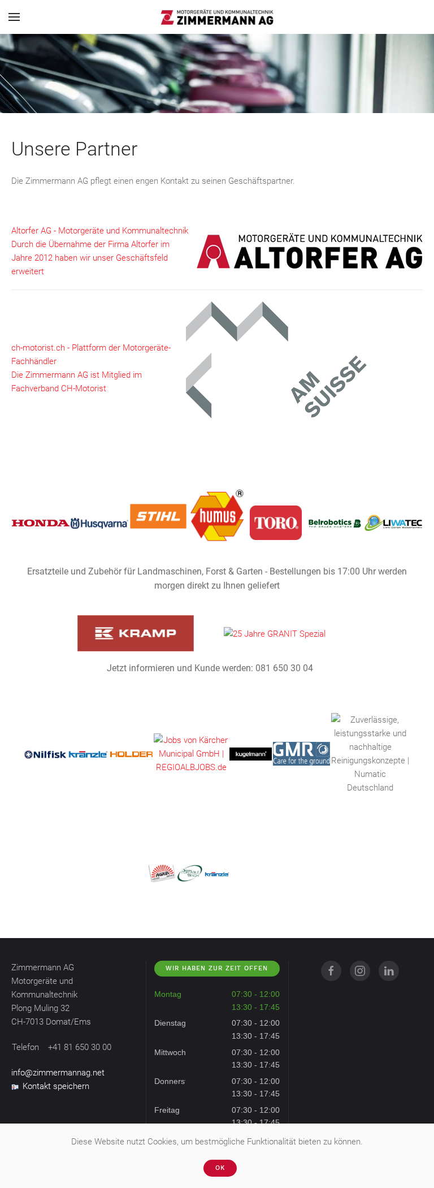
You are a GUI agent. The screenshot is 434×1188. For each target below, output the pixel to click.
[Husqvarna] (99, 523)
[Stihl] (158, 516)
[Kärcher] (191, 753)
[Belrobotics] (334, 522)
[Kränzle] (88, 754)
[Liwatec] (393, 522)
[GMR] (301, 753)
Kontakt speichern (56, 1086)
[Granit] (275, 633)
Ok (220, 1168)
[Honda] (41, 522)
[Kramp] (135, 633)
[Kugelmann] (250, 754)
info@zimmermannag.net (58, 1073)
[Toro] (276, 522)
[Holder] (131, 754)
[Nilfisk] (45, 754)
